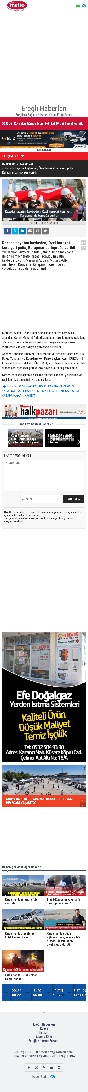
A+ (83, 242)
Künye (44, 1028)
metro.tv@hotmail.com (57, 1052)
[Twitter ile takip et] (36, 1068)
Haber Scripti (40, 1077)
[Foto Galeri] (83, 6)
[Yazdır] (37, 231)
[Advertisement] (44, 56)
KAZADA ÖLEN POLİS (61, 386)
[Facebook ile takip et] (29, 1068)
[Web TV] (78, 6)
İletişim (44, 1033)
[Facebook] (7, 231)
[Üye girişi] (51, 1068)
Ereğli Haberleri (44, 1024)
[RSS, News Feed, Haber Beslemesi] (44, 1068)
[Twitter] (15, 231)
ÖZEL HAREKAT (28, 386)
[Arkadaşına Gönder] (30, 231)
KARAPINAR (9, 391)
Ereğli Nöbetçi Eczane (44, 1041)
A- (83, 248)
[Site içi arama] (59, 1068)
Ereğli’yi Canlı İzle (14, 156)
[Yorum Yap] (45, 231)
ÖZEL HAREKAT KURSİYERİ (34, 391)
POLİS (43, 386)
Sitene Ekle (44, 1037)
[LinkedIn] (22, 231)
